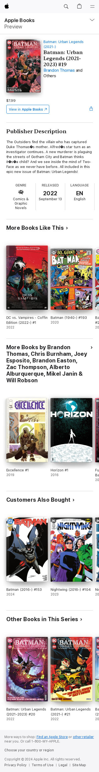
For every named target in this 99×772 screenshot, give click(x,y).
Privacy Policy (15, 765)
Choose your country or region (29, 750)
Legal (63, 765)
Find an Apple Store (52, 737)
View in (26, 109)
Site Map (79, 765)
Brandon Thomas (59, 70)
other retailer (83, 737)
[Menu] (92, 6)
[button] (66, 6)
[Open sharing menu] (91, 109)
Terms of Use (43, 765)
